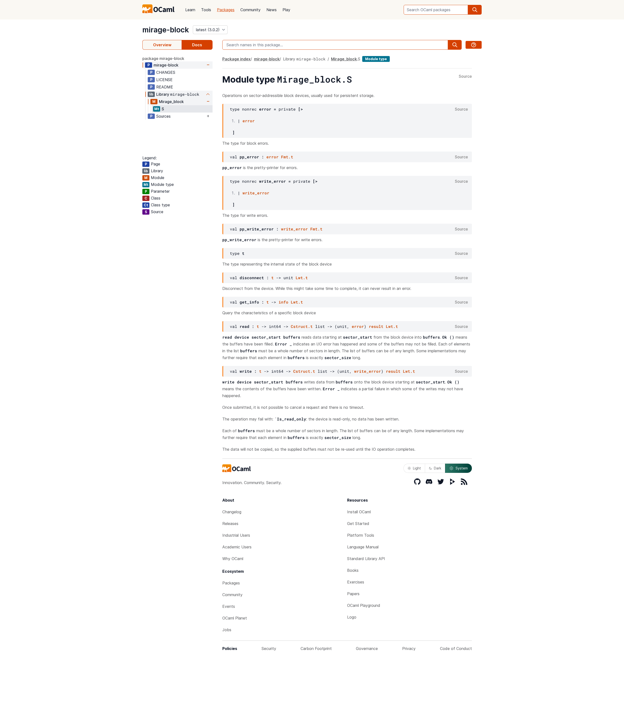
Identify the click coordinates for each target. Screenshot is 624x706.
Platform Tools (360, 535)
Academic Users (237, 546)
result (376, 326)
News (271, 9)
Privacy (409, 648)
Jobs (226, 629)
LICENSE (164, 79)
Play (286, 9)
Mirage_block (171, 101)
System (462, 468)
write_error (256, 192)
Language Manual (363, 546)
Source (465, 76)
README (164, 87)
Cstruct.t (302, 326)
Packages (225, 9)
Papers (353, 593)
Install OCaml (359, 511)
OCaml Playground (363, 605)
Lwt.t (302, 277)
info (283, 302)
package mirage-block (163, 58)
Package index (236, 59)
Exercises (355, 582)
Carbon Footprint (316, 648)
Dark (437, 468)
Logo (351, 617)
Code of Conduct (456, 648)
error (249, 120)
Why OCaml (232, 558)
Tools (206, 9)
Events (228, 606)
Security (269, 648)
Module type (376, 59)
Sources (163, 116)
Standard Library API (366, 558)
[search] (475, 10)
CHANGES (165, 72)
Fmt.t (287, 156)
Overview (162, 44)
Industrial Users (236, 535)
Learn (190, 9)
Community (250, 9)
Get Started (358, 523)
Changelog (231, 511)
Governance (367, 648)
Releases (230, 523)
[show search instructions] (474, 45)
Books (353, 570)
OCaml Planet (234, 618)
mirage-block (165, 29)
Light (417, 468)
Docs (197, 44)
